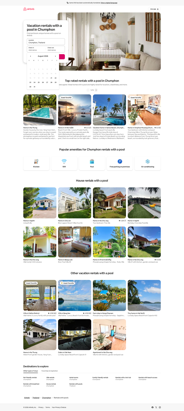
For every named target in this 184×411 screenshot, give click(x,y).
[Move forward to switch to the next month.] (55, 56)
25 (39, 82)
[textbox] (36, 50)
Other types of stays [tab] (30, 371)
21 (51, 78)
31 (34, 87)
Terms (47, 407)
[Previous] (88, 90)
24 (34, 82)
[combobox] (46, 42)
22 (55, 78)
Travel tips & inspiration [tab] (49, 371)
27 (47, 82)
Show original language (109, 3)
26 (43, 82)
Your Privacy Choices (59, 407)
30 (30, 87)
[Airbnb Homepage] (28, 9)
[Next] (96, 90)
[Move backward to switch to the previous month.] (30, 56)
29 (55, 82)
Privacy (40, 407)
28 (51, 82)
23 (30, 82)
